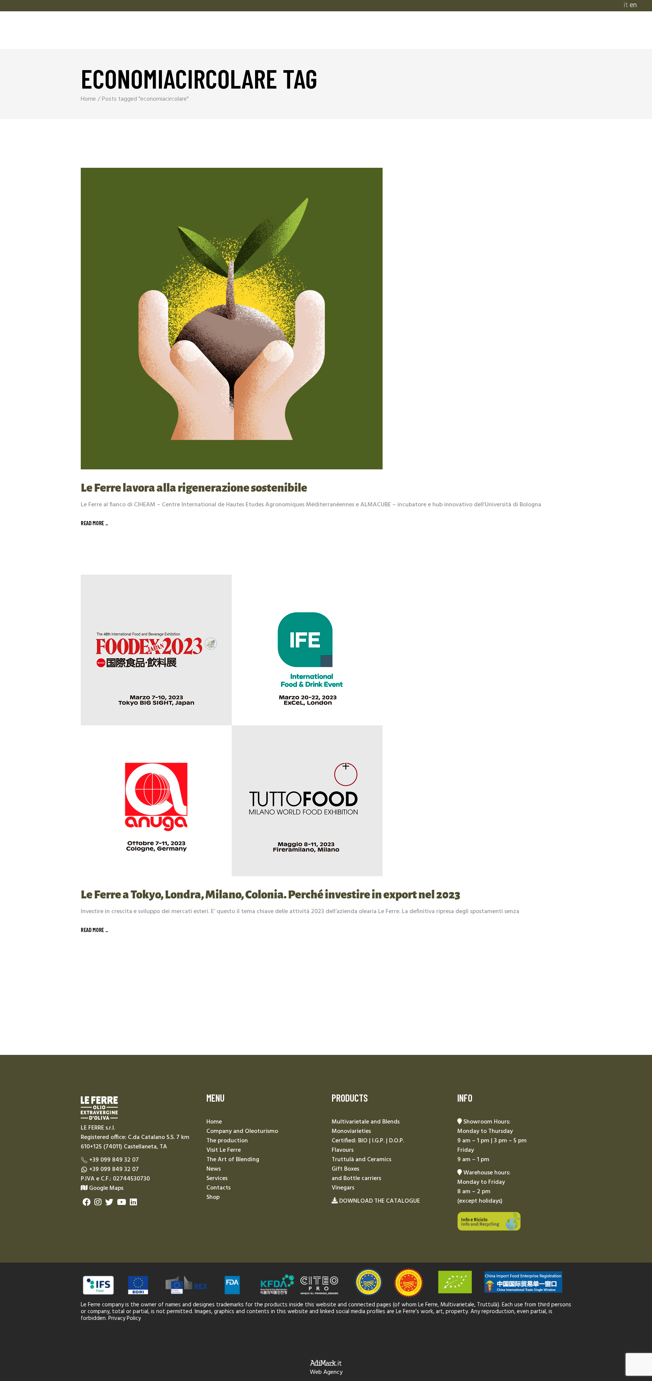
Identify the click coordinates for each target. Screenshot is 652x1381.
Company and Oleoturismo (242, 1131)
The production (227, 1141)
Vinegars (343, 1188)
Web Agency (326, 1372)
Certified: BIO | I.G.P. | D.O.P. (368, 1141)
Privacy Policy (124, 1318)
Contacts (218, 1188)
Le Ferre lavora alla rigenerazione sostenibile (194, 487)
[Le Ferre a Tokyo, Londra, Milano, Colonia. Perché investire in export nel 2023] (232, 725)
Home (214, 1122)
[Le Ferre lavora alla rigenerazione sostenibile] (232, 318)
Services (217, 1178)
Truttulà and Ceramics (361, 1160)
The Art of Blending (232, 1160)
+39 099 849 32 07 (114, 1160)
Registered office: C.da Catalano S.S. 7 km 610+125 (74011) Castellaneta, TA (135, 1142)
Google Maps (105, 1188)
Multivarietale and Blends (366, 1122)
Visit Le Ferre (223, 1150)
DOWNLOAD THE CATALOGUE (379, 1201)
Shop (213, 1197)
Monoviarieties (351, 1131)
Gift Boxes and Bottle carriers (356, 1173)
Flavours (343, 1150)
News (213, 1169)
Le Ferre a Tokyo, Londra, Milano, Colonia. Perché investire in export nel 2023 (270, 894)
